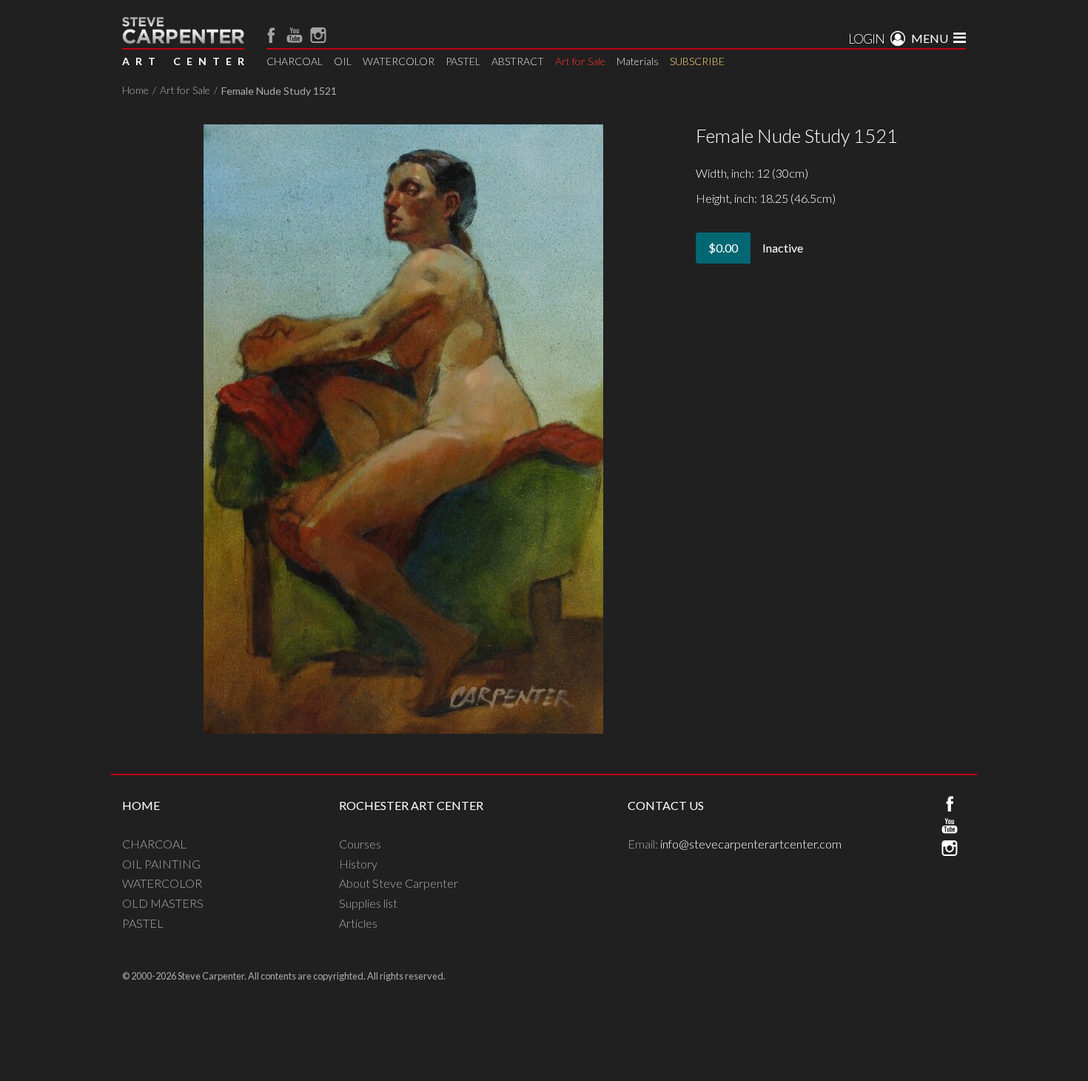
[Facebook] (271, 35)
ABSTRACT (517, 61)
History (358, 864)
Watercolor (162, 883)
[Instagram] (318, 35)
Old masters (163, 903)
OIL (343, 61)
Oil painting (161, 864)
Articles (358, 923)
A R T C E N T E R (183, 61)
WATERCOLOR (398, 61)
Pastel (143, 923)
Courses (360, 844)
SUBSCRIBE (697, 61)
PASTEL (463, 61)
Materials (638, 61)
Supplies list (368, 903)
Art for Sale (580, 61)
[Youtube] (294, 35)
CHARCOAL (294, 61)
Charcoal (154, 844)
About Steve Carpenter (398, 883)
